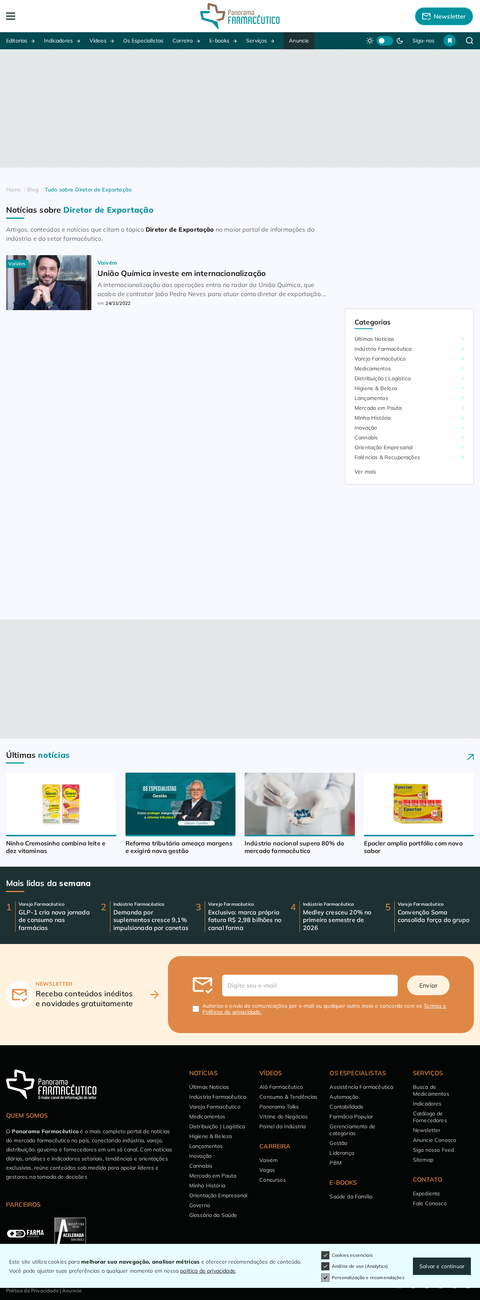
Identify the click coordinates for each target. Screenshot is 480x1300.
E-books (219, 40)
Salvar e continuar (441, 1266)
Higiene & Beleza (376, 388)
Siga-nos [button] (424, 40)
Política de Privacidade (32, 1290)
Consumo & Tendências (288, 1096)
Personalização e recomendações (368, 1277)
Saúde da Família (350, 1196)
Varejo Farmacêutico (380, 358)
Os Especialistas (143, 40)
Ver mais (365, 471)
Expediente (427, 1193)
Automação (343, 1096)
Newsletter (427, 1130)
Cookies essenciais (352, 1255)
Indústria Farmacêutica (383, 348)
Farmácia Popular (351, 1116)
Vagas (267, 1170)
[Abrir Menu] (53, 16)
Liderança (341, 1152)
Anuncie (299, 40)
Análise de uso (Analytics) (360, 1266)
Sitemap (423, 1159)
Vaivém (268, 1160)
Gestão (338, 1143)
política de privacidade (207, 1270)
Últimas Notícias (375, 339)
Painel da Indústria (282, 1126)
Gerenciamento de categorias (352, 1130)
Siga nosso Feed (433, 1149)
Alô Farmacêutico (281, 1087)
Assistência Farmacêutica (361, 1087)
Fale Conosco (430, 1203)
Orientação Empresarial (384, 447)
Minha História (373, 417)
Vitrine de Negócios (283, 1116)
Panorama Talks (279, 1106)
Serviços (256, 40)
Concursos (272, 1179)
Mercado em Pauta (378, 408)
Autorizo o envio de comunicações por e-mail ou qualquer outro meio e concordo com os (324, 1009)
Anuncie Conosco (434, 1140)
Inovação (366, 427)
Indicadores (58, 40)
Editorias (16, 40)
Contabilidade (346, 1106)
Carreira (183, 40)
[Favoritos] (450, 40)
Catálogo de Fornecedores (430, 1117)
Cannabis (366, 437)
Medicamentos (373, 368)
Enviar (428, 985)
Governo (199, 1205)
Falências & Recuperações (387, 457)
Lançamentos (371, 398)
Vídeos (98, 40)
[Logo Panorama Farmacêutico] (240, 16)
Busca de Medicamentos (431, 1090)
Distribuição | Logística (383, 378)
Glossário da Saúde (213, 1215)
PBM (335, 1162)
